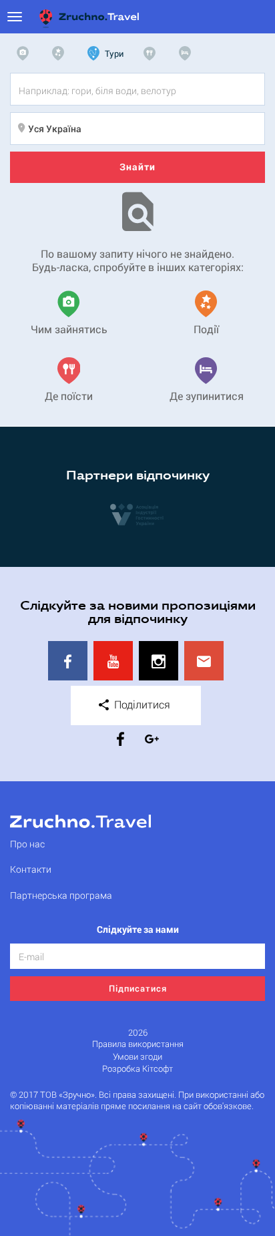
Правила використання (138, 1044)
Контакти (30, 869)
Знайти (137, 166)
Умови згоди (137, 1056)
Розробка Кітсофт (137, 1068)
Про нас (27, 843)
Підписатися (138, 988)
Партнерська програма (61, 895)
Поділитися (140, 704)
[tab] (26, 53)
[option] (137, 513)
